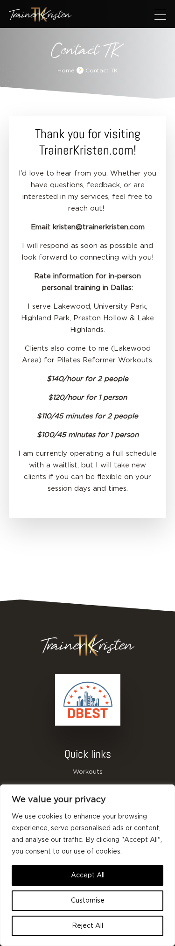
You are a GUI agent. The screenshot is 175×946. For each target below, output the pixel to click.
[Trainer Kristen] (40, 14)
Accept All (88, 875)
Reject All (87, 926)
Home (66, 70)
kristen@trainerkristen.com (99, 227)
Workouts (88, 772)
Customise (88, 900)
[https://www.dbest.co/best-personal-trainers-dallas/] (87, 700)
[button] (160, 14)
